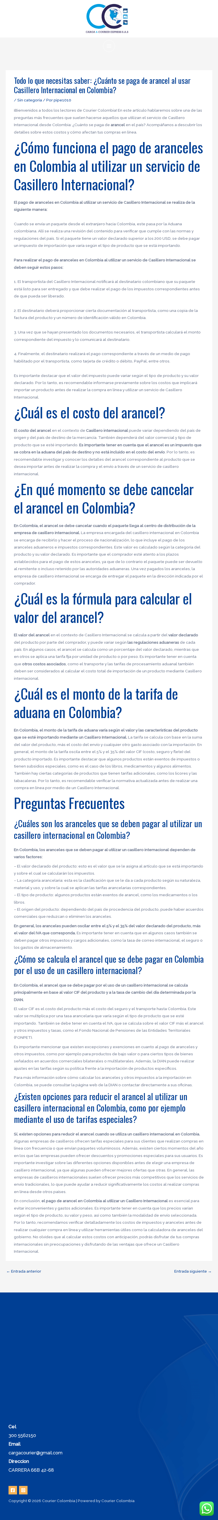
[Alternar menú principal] (109, 46)
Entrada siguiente (193, 1271)
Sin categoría (29, 100)
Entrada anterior (23, 1271)
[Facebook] (13, 1490)
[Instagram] (23, 1490)
